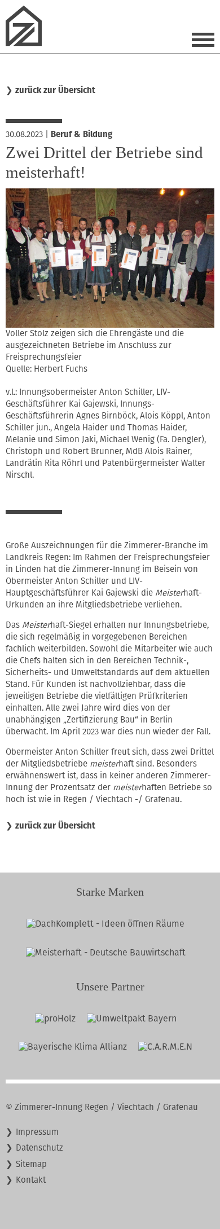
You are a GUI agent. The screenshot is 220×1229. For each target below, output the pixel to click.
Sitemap (31, 1164)
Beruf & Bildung (81, 134)
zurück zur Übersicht (55, 90)
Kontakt (31, 1180)
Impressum (37, 1132)
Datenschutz (39, 1148)
